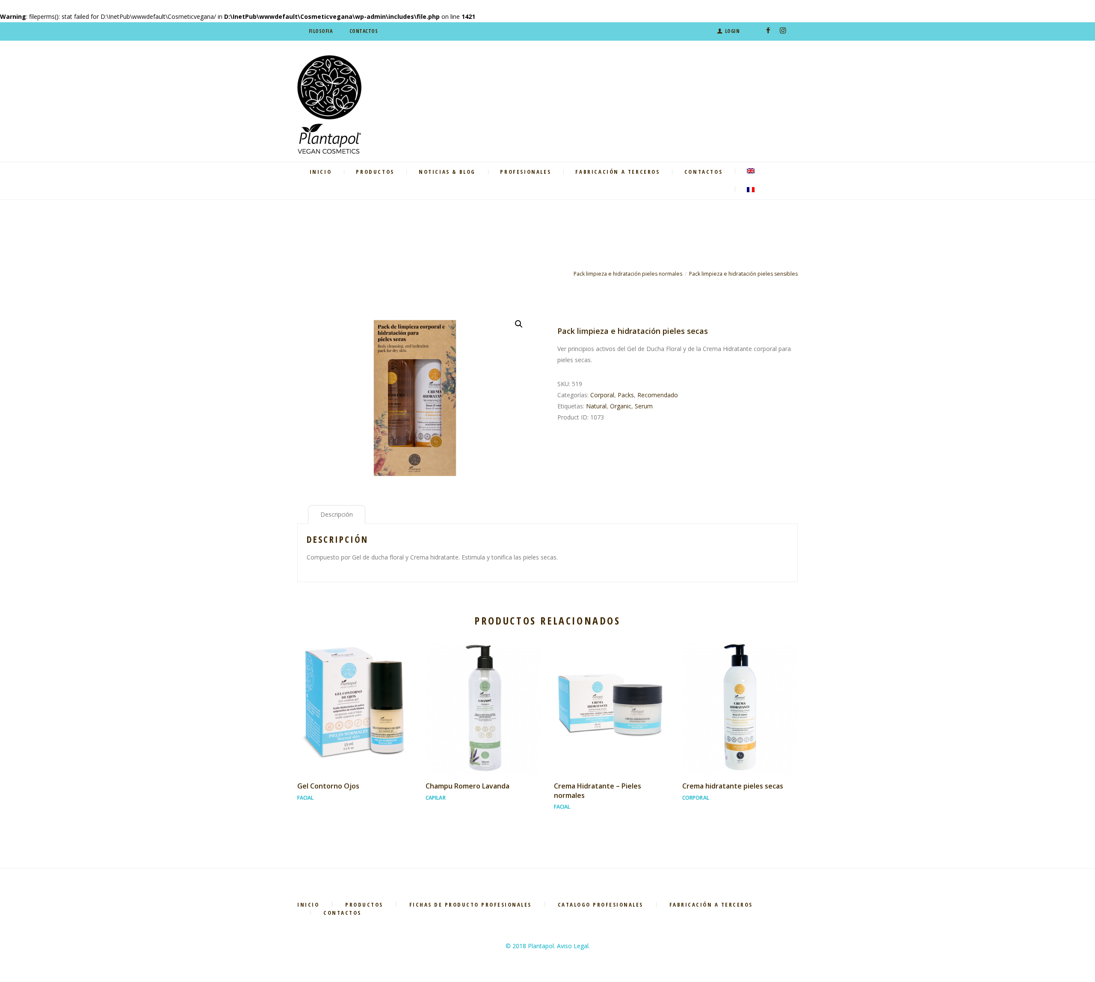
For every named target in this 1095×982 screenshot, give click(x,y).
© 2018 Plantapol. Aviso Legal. (548, 946)
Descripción (336, 514)
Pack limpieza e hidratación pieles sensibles (743, 273)
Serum (644, 406)
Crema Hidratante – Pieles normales (597, 790)
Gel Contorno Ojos (328, 786)
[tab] (336, 514)
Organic (620, 406)
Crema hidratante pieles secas (732, 786)
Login (732, 31)
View (354, 699)
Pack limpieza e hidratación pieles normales (628, 273)
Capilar (436, 797)
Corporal (602, 395)
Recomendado (657, 395)
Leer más (355, 716)
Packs (626, 395)
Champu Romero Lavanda (467, 786)
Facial (305, 797)
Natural (596, 406)
